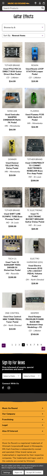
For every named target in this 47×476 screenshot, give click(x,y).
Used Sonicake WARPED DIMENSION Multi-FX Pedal (12, 118)
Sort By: (7, 35)
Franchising (7, 419)
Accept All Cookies (33, 472)
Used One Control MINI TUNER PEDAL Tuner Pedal (12, 319)
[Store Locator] (35, 3)
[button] (3, 3)
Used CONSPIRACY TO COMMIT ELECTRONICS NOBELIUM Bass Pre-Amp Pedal (34, 168)
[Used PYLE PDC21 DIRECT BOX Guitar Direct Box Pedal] (12, 52)
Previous (5, 345)
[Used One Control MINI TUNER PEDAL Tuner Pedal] (12, 300)
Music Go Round (9, 408)
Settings (6, 472)
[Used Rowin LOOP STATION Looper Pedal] (35, 52)
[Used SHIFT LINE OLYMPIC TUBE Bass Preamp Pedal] (12, 197)
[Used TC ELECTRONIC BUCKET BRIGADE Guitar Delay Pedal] (35, 197)
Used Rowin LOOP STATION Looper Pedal (35, 71)
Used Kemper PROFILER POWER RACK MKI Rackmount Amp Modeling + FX (35, 322)
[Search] (42, 8)
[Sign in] (39, 3)
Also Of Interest (10, 431)
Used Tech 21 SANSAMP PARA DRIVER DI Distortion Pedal (12, 266)
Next (42, 348)
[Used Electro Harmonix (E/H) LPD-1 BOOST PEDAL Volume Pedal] (35, 246)
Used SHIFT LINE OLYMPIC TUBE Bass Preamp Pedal (12, 217)
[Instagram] (9, 387)
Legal (5, 425)
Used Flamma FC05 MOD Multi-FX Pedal (34, 117)
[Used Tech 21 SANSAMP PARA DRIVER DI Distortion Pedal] (12, 246)
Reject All (18, 472)
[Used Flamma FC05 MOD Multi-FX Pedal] (35, 98)
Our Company (8, 414)
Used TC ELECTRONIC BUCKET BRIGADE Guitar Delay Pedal (34, 218)
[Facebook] (3, 387)
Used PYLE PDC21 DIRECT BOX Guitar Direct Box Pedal (12, 71)
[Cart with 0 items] (44, 3)
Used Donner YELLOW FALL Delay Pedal (12, 166)
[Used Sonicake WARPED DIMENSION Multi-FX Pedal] (12, 98)
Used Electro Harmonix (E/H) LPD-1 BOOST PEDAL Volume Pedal (34, 271)
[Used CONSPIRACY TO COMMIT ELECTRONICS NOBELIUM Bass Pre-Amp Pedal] (35, 146)
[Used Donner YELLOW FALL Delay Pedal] (12, 146)
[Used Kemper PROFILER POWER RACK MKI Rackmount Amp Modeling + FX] (35, 300)
